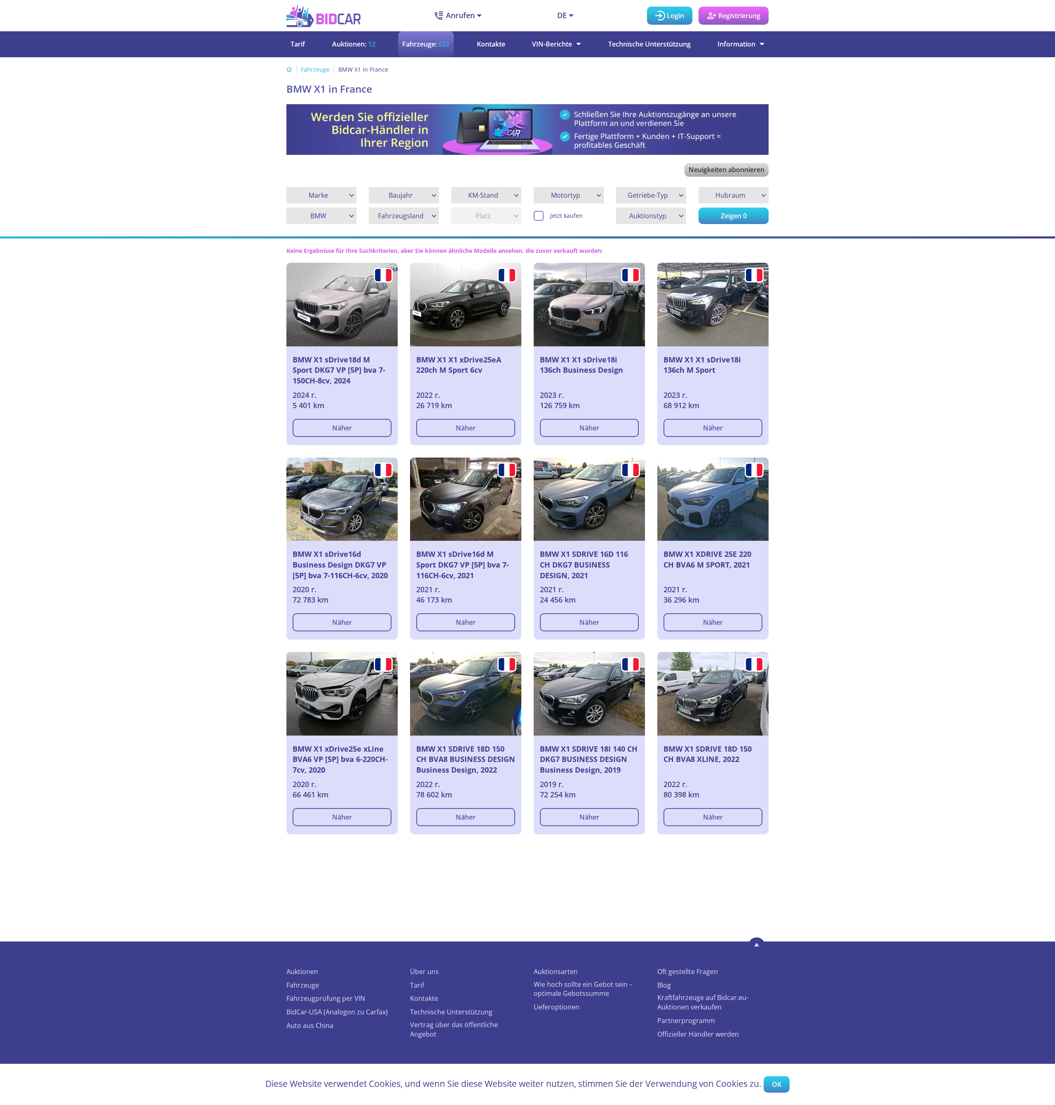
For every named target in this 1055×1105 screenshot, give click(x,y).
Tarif (298, 44)
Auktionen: (353, 44)
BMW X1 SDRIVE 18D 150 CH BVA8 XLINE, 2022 (707, 754)
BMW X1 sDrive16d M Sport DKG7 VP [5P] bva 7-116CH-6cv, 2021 (462, 564)
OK (776, 1084)
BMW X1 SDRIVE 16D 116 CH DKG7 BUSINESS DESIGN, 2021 (584, 564)
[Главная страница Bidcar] (323, 15)
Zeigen (734, 215)
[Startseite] (289, 69)
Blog (664, 985)
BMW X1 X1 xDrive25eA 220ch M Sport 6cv (458, 365)
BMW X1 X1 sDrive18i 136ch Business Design (581, 365)
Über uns (424, 971)
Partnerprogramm (686, 1020)
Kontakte (491, 44)
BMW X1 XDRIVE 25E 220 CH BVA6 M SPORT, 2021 (707, 559)
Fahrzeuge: (426, 44)
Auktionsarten (556, 971)
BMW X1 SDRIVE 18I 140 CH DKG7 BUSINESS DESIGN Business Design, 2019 (589, 759)
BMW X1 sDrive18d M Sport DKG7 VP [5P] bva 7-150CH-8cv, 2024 (339, 370)
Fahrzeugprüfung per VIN (325, 998)
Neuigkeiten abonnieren (726, 169)
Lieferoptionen (556, 1007)
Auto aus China (309, 1025)
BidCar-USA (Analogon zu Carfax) (337, 1011)
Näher (342, 427)
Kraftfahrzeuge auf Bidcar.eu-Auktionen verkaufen (702, 1002)
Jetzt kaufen (566, 216)
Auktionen (302, 971)
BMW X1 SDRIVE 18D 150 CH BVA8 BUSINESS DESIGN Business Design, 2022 (465, 759)
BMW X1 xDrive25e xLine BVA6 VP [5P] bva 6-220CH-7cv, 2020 (340, 759)
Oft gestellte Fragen (687, 971)
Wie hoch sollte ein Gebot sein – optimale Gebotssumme (583, 989)
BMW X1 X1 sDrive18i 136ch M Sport (702, 365)
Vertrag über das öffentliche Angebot (454, 1029)
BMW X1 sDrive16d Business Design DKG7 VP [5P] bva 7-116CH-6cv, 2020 (340, 564)
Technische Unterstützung (649, 44)
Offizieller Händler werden (698, 1034)
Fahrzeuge (315, 69)
